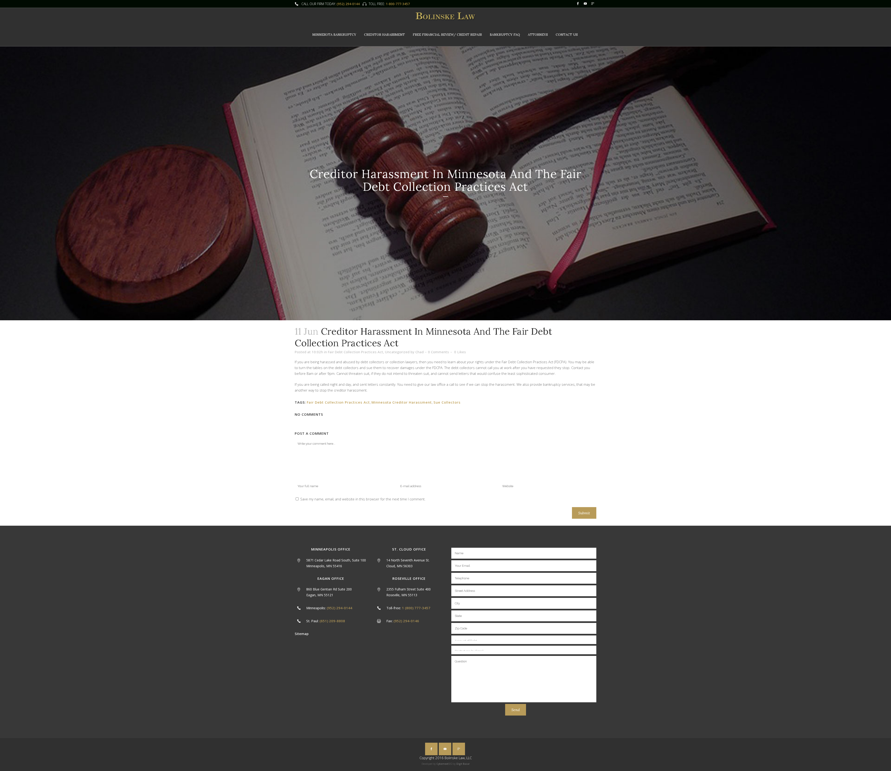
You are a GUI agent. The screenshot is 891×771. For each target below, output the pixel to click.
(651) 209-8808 (332, 621)
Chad (419, 352)
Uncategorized (397, 352)
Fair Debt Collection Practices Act (355, 352)
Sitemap (302, 633)
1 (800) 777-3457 (416, 608)
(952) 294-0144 (348, 4)
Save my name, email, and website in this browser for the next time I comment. (363, 499)
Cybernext (442, 763)
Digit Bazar (463, 763)
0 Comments (438, 352)
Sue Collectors (447, 402)
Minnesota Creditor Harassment (401, 402)
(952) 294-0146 (406, 621)
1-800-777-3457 (397, 4)
